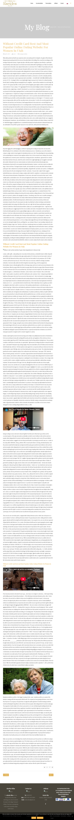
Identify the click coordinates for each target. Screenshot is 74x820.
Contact (62, 3)
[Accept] (72, 816)
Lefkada (56, 3)
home (44, 27)
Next (51, 775)
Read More (40, 817)
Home (32, 3)
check (14, 54)
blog (47, 27)
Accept (33, 817)
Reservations (48, 3)
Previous (6, 775)
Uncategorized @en (53, 27)
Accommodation (39, 3)
